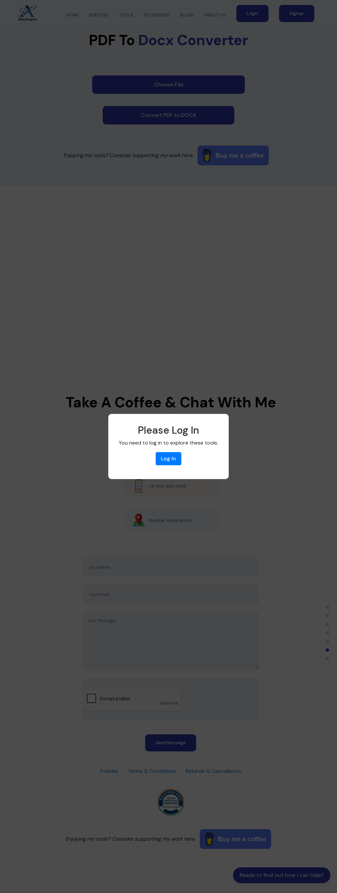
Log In (168, 458)
